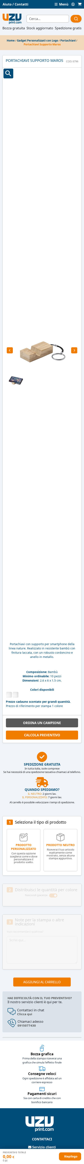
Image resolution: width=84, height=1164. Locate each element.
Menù (63, 4)
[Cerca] (76, 19)
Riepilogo (70, 1156)
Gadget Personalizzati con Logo (37, 40)
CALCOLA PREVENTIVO (42, 735)
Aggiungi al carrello (42, 982)
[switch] (53, 895)
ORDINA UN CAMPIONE (42, 723)
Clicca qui (24, 1014)
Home (11, 40)
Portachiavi (68, 40)
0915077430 (27, 1025)
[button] (10, 350)
